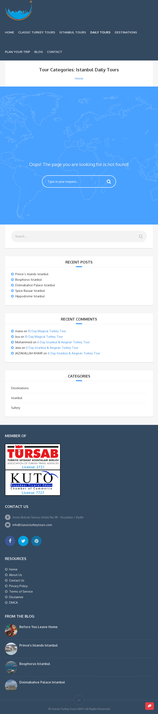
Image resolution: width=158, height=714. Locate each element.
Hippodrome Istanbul (30, 296)
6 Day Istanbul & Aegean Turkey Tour (63, 342)
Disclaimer (16, 597)
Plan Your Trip (17, 52)
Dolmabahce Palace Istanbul (35, 285)
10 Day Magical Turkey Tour (47, 331)
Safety (15, 408)
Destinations (126, 32)
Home (9, 32)
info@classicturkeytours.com (32, 525)
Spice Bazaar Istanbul (30, 291)
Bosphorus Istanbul (28, 280)
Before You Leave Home (38, 627)
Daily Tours (100, 32)
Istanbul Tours (72, 32)
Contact (54, 52)
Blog (38, 52)
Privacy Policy (18, 586)
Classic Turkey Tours (36, 32)
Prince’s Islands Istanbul (31, 274)
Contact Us (16, 580)
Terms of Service (21, 591)
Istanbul (16, 398)
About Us (15, 575)
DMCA (13, 603)
